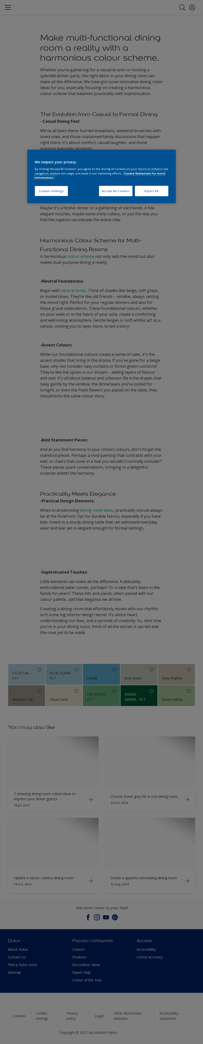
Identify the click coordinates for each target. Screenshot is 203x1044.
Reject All (152, 191)
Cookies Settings (51, 191)
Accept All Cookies (115, 191)
